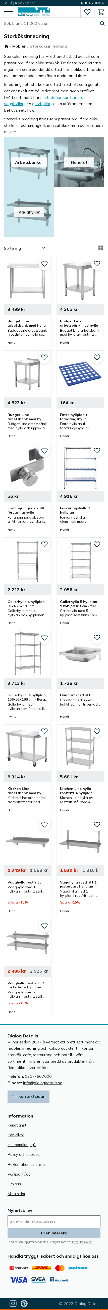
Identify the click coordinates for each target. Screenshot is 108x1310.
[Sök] (102, 23)
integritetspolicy (82, 1242)
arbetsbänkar (55, 97)
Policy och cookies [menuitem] (24, 1154)
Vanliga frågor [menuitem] (20, 1174)
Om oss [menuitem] (14, 1184)
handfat (77, 97)
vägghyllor (13, 103)
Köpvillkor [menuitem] (16, 1135)
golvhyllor (41, 103)
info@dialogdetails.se (42, 1082)
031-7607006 (38, 1076)
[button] (8, 12)
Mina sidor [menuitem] (16, 1193)
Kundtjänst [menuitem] (17, 1125)
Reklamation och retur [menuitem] (27, 1164)
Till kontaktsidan (28, 1096)
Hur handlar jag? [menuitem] (22, 1144)
